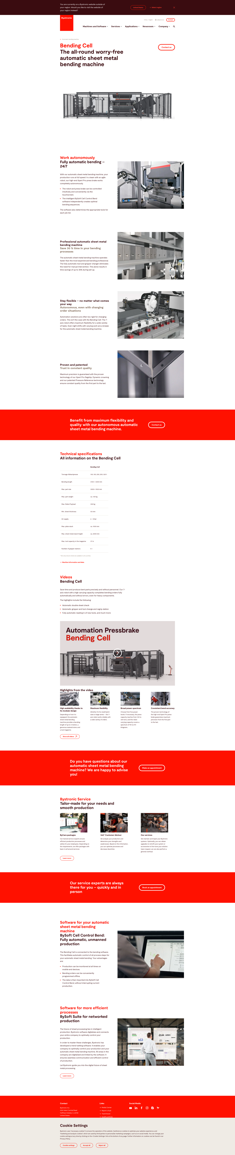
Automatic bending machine (70, 39)
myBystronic (160, 20)
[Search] (174, 26)
